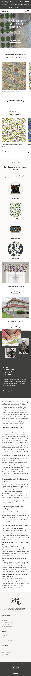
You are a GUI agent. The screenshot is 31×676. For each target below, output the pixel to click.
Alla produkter (6, 654)
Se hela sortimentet (15, 100)
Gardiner (4, 650)
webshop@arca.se (7, 640)
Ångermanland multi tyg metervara (12, 144)
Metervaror (5, 648)
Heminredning (6, 652)
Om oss (4, 618)
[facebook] (13, 667)
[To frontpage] (6, 11)
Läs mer (15, 326)
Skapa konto (5, 624)
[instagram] (17, 667)
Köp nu (7, 151)
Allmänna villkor (6, 620)
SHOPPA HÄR (15, 41)
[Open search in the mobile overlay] (13, 11)
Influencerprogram (7, 626)
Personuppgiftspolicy (7, 622)
